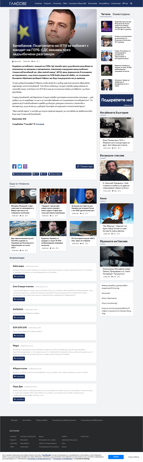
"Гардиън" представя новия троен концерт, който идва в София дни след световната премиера (53, 209)
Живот (64, 436)
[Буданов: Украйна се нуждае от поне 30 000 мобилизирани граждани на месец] (53, 228)
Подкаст (47, 3)
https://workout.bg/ (109, 303)
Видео (41, 436)
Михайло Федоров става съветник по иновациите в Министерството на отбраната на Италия (22, 209)
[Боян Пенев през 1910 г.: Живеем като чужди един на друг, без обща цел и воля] (117, 127)
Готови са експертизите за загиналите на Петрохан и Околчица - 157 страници (123, 39)
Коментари (116, 3)
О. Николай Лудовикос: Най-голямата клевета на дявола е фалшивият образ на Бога (116, 185)
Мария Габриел (56, 174)
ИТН (36, 174)
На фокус (38, 3)
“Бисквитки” (47, 455)
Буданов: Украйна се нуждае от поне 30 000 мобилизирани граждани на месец (52, 241)
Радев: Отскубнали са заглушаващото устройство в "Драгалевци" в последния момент (123, 54)
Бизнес (64, 447)
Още (126, 3)
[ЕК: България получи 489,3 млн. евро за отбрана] (83, 228)
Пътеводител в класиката (49, 447)
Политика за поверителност (64, 420)
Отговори (20, 276)
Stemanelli (106, 293)
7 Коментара (86, 166)
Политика (57, 3)
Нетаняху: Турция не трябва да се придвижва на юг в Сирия (122, 83)
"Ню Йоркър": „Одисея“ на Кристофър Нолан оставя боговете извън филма (115, 228)
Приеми (116, 457)
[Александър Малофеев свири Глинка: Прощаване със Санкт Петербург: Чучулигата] (117, 256)
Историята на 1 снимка (47, 440)
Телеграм (39, 124)
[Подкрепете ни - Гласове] (117, 100)
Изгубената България (114, 112)
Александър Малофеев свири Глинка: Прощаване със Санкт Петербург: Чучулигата (116, 271)
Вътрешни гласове (112, 155)
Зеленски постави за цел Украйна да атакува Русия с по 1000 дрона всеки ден (83, 208)
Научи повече (133, 457)
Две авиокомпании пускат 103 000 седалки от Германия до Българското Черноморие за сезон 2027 (22, 243)
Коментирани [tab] (121, 14)
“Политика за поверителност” (39, 459)
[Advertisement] (32, 147)
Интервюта (104, 3)
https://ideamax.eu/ (109, 298)
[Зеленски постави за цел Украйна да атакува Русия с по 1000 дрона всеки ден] (83, 196)
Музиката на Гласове (113, 241)
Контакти (26, 420)
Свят (65, 3)
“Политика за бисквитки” (63, 459)
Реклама (14, 420)
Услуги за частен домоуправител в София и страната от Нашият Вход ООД (116, 311)
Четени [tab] (105, 14)
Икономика (92, 3)
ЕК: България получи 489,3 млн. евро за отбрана (83, 239)
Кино (103, 198)
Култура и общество (77, 3)
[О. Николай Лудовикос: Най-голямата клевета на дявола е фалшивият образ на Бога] (117, 170)
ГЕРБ (44, 174)
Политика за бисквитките (92, 420)
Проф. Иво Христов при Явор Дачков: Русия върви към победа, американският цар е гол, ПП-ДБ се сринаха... (123, 25)
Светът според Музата (48, 443)
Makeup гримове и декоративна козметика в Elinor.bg (114, 286)
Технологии (85, 436)
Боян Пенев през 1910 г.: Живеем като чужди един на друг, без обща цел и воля (116, 142)
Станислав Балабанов (23, 174)
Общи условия (41, 420)
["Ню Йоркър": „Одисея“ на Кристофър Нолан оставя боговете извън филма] (117, 213)
